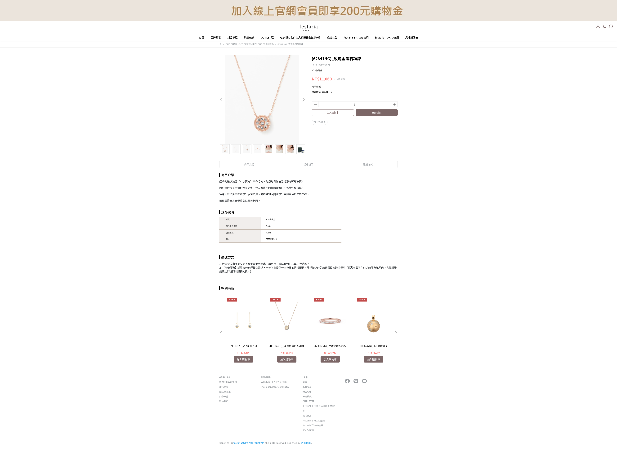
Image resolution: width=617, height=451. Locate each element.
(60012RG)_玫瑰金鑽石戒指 (330, 345)
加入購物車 (333, 112)
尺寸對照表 (411, 37)
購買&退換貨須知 (228, 382)
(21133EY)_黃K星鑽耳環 (243, 345)
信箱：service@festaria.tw (275, 386)
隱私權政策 (225, 391)
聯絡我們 (223, 401)
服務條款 (223, 386)
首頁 (201, 37)
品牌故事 (216, 37)
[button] (303, 99)
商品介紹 (249, 164)
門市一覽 (223, 396)
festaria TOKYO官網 (387, 37)
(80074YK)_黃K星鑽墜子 (374, 345)
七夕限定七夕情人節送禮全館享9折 (300, 37)
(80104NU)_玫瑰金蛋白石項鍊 (286, 345)
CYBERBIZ (306, 442)
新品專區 (232, 37)
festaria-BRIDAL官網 (356, 37)
